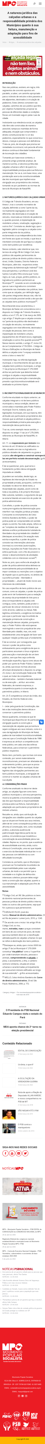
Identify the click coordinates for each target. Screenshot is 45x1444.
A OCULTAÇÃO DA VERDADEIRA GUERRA (28, 1080)
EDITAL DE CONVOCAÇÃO (29, 1050)
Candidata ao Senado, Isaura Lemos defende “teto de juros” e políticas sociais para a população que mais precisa (20, 1291)
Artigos (7, 58)
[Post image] (9, 1054)
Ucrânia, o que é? (25, 1064)
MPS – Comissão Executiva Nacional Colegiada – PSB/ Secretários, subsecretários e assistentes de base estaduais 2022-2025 (21, 1253)
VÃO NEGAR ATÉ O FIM (28, 1110)
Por (29, 992)
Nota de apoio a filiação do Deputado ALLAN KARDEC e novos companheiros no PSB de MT (30, 1097)
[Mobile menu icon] (40, 3)
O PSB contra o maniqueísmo (25, 1126)
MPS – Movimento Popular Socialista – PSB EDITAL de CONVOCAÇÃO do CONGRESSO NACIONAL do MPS (22, 1230)
